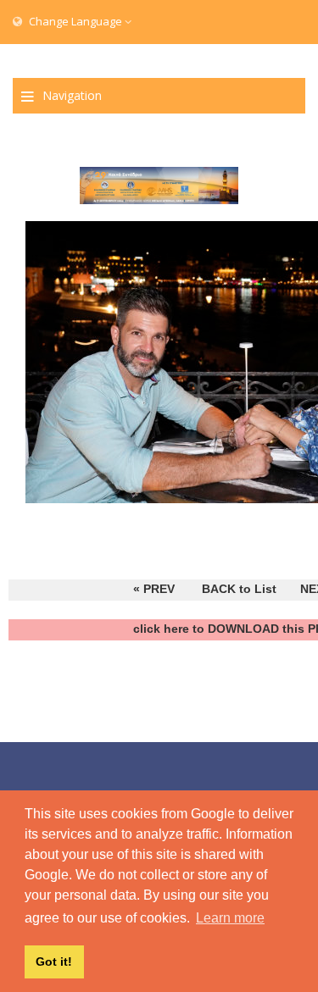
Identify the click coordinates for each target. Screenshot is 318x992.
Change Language (75, 21)
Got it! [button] (54, 961)
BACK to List (239, 589)
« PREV (154, 589)
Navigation (72, 95)
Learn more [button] (230, 918)
